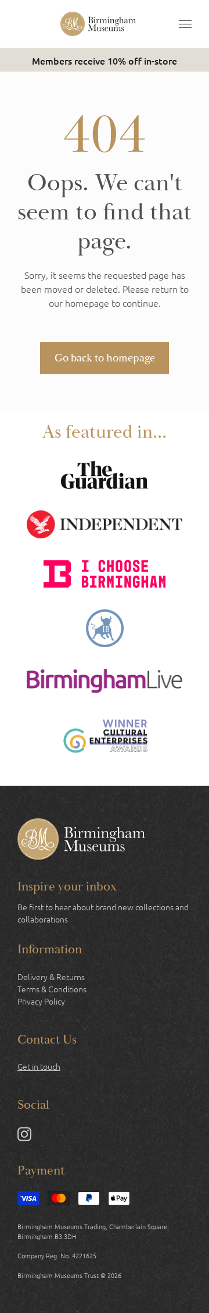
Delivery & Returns (51, 976)
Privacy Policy (41, 1001)
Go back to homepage (105, 358)
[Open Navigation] (185, 24)
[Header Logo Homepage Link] (98, 24)
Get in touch (38, 1066)
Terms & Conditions (52, 989)
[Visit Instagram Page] (24, 1136)
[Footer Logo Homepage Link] (81, 840)
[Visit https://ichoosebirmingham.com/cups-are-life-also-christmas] (104, 575)
